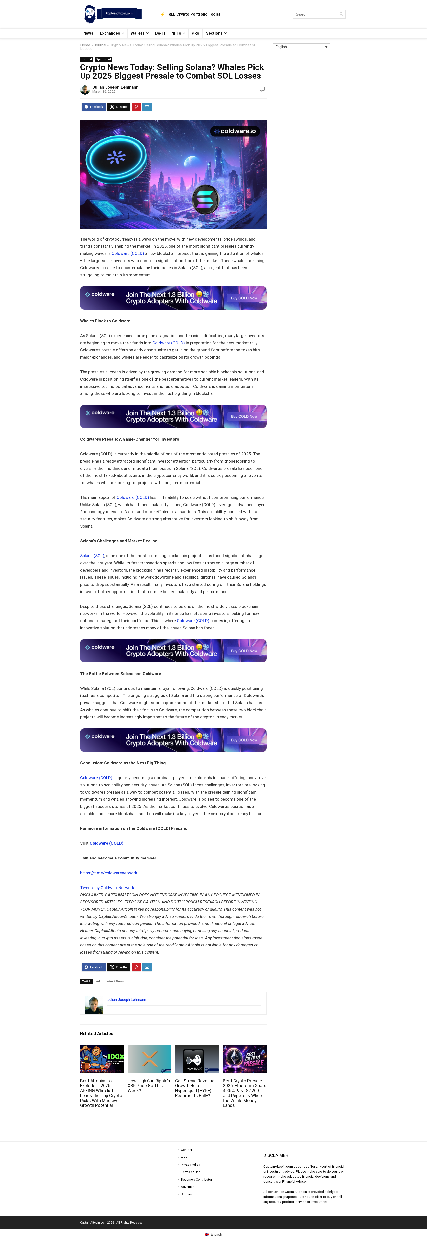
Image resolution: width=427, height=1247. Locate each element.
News (88, 33)
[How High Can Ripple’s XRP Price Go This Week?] (149, 1048)
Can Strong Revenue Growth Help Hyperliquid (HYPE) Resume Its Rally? (194, 1088)
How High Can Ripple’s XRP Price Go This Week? (149, 1085)
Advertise (187, 1187)
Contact (186, 1150)
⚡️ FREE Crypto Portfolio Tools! (190, 14)
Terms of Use (190, 1172)
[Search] (341, 14)
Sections (214, 33)
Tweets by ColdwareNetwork (107, 887)
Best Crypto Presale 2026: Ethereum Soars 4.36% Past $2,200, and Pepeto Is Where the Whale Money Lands (244, 1093)
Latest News (114, 981)
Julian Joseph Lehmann (115, 87)
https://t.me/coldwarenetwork (108, 872)
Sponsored (103, 59)
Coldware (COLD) (128, 253)
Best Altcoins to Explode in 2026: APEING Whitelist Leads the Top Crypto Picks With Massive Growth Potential (101, 1093)
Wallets (138, 33)
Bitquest (187, 1194)
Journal (100, 45)
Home (85, 45)
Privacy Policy (190, 1164)
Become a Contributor (196, 1179)
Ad (98, 981)
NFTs (176, 33)
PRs (195, 33)
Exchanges (110, 33)
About (185, 1157)
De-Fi (160, 33)
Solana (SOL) (92, 555)
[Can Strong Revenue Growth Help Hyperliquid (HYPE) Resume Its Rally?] (197, 1048)
